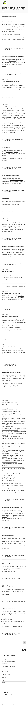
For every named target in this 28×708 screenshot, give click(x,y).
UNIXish (9, 500)
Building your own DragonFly (9, 106)
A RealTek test (5, 198)
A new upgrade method (7, 21)
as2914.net (4, 408)
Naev (3, 426)
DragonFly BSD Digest (14, 8)
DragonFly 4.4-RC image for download (11, 372)
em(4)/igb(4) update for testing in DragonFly (13, 56)
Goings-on (20, 48)
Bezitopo (4, 322)
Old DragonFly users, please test (10, 316)
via (16, 409)
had (23, 350)
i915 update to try (6, 563)
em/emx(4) (4, 350)
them (7, 594)
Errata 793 (6, 274)
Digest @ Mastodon (6, 674)
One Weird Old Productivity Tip (9, 462)
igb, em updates (6, 147)
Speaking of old (5, 436)
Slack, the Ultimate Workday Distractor (11, 418)
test (5, 594)
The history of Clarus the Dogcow (10, 450)
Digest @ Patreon (6, 677)
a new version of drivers (18, 348)
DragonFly (14, 48)
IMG (7, 378)
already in (16, 152)
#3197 (23, 34)
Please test (7, 49)
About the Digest (6, 671)
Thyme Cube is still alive (17, 472)
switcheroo (15, 254)
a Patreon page (10, 666)
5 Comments (7, 499)
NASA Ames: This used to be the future (15, 414)
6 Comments (7, 393)
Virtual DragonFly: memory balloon (10, 81)
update (11, 152)
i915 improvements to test (8, 608)
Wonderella (5, 485)
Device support (16, 73)
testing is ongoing (12, 352)
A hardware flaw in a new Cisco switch (11, 443)
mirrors (16, 378)
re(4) (15, 222)
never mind (8, 357)
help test (4, 160)
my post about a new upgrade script (16, 24)
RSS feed (4, 682)
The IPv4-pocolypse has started (9, 411)
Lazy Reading (15, 499)
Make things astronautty (8, 413)
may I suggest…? (11, 132)
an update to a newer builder (16, 180)
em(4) (20, 59)
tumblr (8, 659)
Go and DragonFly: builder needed (10, 175)
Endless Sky (5, 421)
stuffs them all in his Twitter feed (11, 490)
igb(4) (24, 59)
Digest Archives (6, 680)
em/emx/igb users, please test (9, 346)
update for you (5, 541)
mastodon (18, 659)
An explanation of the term (8, 89)
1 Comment (7, 48)
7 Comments (7, 527)
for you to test (12, 61)
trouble (4, 352)
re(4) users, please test (7, 220)
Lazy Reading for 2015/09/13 (9, 402)
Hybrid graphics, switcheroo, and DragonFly (13, 246)
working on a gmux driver (11, 252)
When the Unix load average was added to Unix (13, 446)
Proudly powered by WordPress (9, 704)
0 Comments (7, 73)
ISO (4, 378)
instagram (13, 659)
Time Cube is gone (6, 472)
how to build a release (18, 110)
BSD (13, 337)
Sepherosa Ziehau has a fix (16, 277)
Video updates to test (7, 586)
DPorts (14, 139)
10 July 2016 (15, 430)
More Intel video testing (8, 535)
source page (13, 445)
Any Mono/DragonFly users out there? (11, 293)
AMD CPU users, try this (8, 271)
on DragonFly (11, 297)
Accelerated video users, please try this (12, 507)
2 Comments (7, 555)
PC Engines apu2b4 (11, 153)
